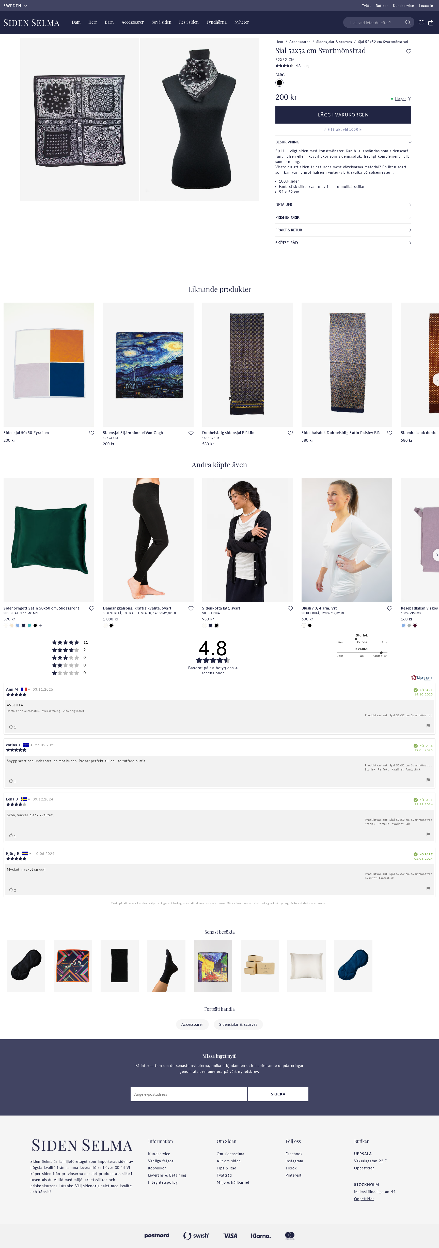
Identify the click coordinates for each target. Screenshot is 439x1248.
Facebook (294, 1153)
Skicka (278, 1093)
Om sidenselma (230, 1153)
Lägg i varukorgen (343, 115)
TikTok (291, 1167)
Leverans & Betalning (167, 1175)
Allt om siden (229, 1160)
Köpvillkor (157, 1167)
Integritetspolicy (163, 1182)
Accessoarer (299, 41)
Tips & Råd (227, 1167)
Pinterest (294, 1175)
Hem (279, 41)
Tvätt (366, 5)
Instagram (295, 1160)
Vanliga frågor (160, 1160)
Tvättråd (224, 1175)
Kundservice (403, 5)
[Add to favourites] (408, 51)
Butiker (382, 5)
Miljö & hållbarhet (233, 1182)
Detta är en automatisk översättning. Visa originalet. (46, 711)
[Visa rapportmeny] (428, 726)
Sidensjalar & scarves (334, 41)
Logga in (426, 5)
